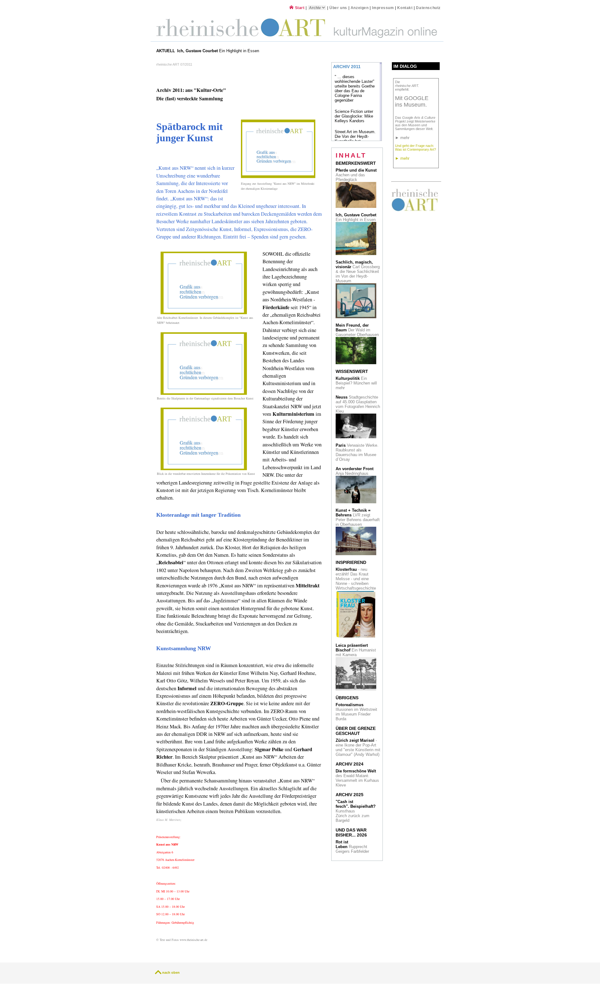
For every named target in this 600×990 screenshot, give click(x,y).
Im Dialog (405, 66)
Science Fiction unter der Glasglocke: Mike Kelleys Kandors (354, 116)
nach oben (171, 972)
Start (299, 8)
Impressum (383, 8)
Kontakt (404, 8)
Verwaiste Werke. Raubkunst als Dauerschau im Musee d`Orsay (357, 452)
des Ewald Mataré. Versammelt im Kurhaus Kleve (357, 778)
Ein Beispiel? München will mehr (356, 383)
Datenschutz (428, 8)
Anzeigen (360, 8)
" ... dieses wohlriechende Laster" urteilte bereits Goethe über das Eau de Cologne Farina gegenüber (355, 88)
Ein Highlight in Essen (218, 50)
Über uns (338, 8)
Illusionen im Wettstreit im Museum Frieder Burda (356, 711)
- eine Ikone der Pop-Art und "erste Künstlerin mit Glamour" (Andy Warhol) (358, 747)
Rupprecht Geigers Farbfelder (353, 847)
